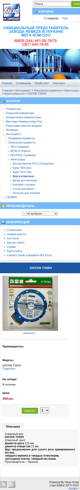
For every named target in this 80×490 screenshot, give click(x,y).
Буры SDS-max (22, 172)
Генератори (13, 108)
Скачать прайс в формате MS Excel (29, 255)
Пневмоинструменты (21, 138)
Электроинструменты (47, 90)
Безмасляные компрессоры (23, 117)
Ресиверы (12, 130)
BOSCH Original (20, 151)
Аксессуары (71, 90)
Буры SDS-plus (22, 167)
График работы (16, 234)
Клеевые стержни (24, 184)
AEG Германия (19, 146)
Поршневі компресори (20, 113)
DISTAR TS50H (37, 93)
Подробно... (9, 368)
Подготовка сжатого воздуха (24, 125)
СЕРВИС (11, 197)
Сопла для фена (23, 188)
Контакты (59, 83)
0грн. (65, 18)
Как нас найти (15, 242)
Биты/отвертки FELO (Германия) (33, 163)
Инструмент (23, 90)
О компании (23, 83)
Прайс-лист (42, 83)
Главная (7, 83)
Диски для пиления (25, 180)
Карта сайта (14, 251)
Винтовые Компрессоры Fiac (24, 121)
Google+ (73, 488)
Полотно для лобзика (26, 193)
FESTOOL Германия (23, 155)
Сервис (11, 246)
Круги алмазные (14, 93)
